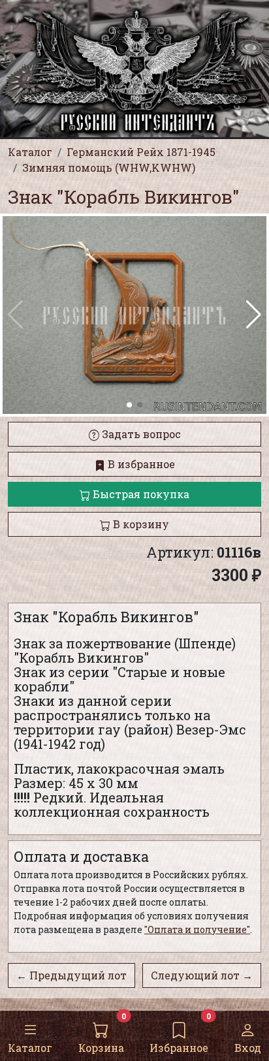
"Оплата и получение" (197, 929)
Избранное (179, 1047)
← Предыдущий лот (71, 975)
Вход (247, 1047)
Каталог (30, 1047)
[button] (253, 314)
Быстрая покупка (139, 494)
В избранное (140, 464)
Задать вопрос (140, 434)
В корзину (139, 524)
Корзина (101, 1047)
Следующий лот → (202, 975)
